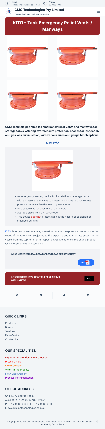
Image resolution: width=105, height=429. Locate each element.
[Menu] (98, 11)
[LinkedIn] (88, 295)
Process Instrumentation (19, 377)
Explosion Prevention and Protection (26, 357)
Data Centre (12, 335)
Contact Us (11, 339)
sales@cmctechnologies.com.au (26, 5)
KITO (8, 231)
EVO (83, 262)
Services (10, 331)
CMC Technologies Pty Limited (39, 10)
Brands (9, 327)
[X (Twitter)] (41, 295)
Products (10, 323)
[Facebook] (17, 295)
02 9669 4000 (55, 5)
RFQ (89, 278)
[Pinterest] (64, 295)
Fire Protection (13, 365)
